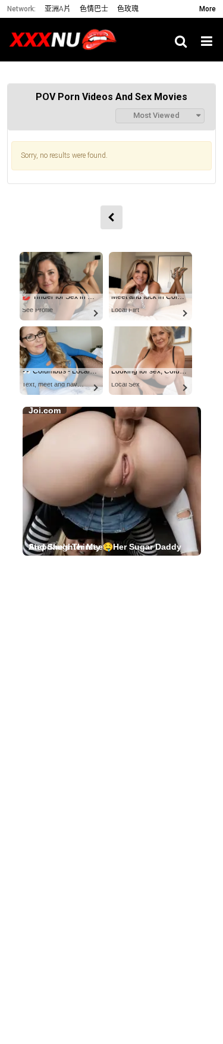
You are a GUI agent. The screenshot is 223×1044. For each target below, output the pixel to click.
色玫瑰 (128, 9)
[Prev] (111, 217)
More (207, 9)
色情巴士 (94, 9)
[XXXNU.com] (66, 39)
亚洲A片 (58, 9)
